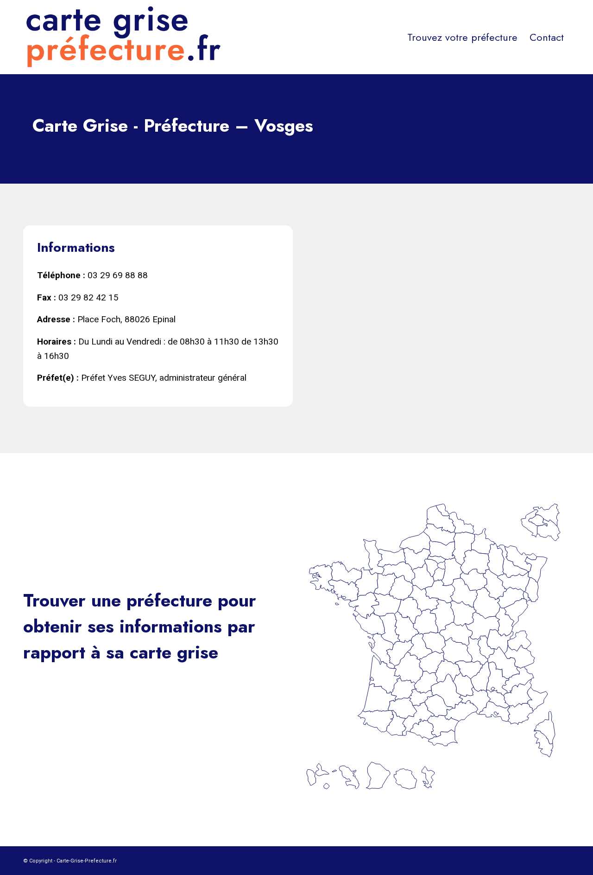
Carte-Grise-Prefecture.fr (87, 861)
